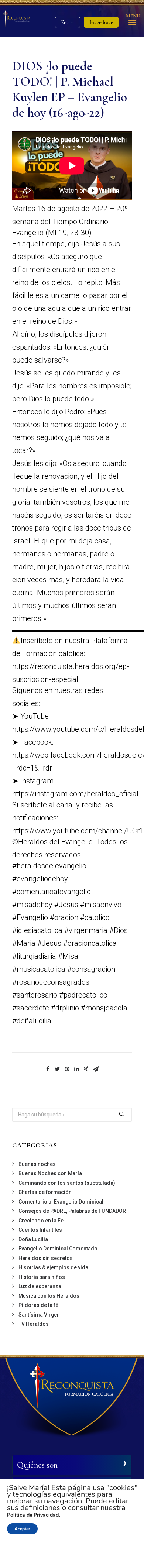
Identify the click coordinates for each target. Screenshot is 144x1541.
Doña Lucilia (33, 1239)
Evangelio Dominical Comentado (57, 1249)
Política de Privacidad (33, 1514)
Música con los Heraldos (48, 1296)
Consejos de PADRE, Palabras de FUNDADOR (72, 1211)
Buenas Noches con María (50, 1173)
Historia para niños (41, 1277)
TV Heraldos (33, 1324)
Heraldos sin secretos (45, 1258)
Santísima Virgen (39, 1315)
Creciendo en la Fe (41, 1220)
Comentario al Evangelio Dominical (60, 1202)
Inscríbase (101, 22)
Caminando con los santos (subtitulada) (66, 1183)
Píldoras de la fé (38, 1305)
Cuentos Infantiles (40, 1230)
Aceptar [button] (22, 1529)
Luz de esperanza (39, 1286)
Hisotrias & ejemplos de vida (53, 1267)
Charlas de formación (45, 1192)
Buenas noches (37, 1164)
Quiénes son (37, 1465)
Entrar (67, 22)
